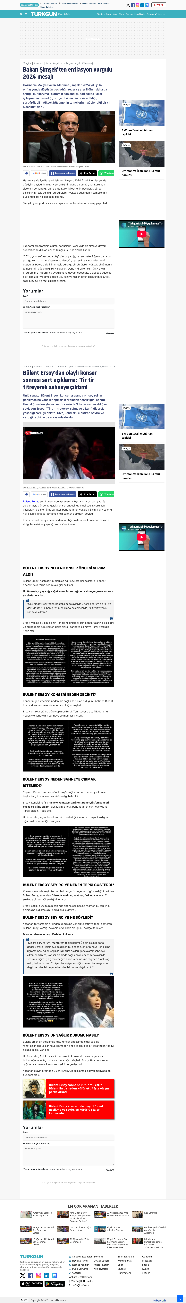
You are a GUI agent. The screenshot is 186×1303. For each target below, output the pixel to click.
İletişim (146, 1272)
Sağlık (145, 1264)
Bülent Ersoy (30, 501)
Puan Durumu (80, 1268)
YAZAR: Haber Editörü (59, 167)
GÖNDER (110, 333)
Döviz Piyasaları (50, 3)
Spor (120, 1264)
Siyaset (122, 1268)
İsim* (25, 296)
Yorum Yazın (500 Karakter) (36, 306)
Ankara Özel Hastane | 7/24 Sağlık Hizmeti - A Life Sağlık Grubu (81, 1281)
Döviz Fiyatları (101, 1260)
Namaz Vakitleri (89, 3)
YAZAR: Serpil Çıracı (60, 488)
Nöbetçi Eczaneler (70, 3)
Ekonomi (38, 63)
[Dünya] (141, 113)
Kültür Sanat (125, 1260)
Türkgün (27, 63)
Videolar (38, 366)
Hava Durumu (80, 1260)
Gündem (147, 1256)
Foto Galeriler (104, 3)
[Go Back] (180, 1298)
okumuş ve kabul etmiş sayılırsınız (53, 332)
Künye (145, 1268)
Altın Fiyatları (101, 1268)
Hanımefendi (125, 1272)
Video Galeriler (46, 7)
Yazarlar (76, 1272)
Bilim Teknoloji (126, 1256)
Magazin (50, 366)
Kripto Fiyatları (102, 1264)
